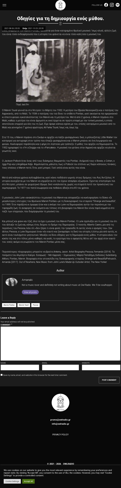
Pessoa (35, 305)
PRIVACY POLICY (60, 434)
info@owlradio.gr (60, 424)
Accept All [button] (28, 481)
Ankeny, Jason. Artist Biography (69, 251)
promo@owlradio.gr (60, 420)
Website (86, 363)
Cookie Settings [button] (12, 481)
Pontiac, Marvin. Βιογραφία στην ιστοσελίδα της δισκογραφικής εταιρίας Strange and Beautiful (58, 258)
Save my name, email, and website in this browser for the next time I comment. (35, 375)
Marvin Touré (24, 305)
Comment (6, 325)
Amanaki (27, 280)
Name (3, 363)
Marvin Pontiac (9, 305)
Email (44, 363)
